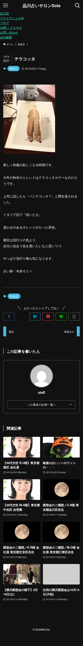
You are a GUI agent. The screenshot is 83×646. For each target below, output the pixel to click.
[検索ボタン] (77, 5)
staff (41, 392)
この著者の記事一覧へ (41, 404)
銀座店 (13, 68)
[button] (9, 316)
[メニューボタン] (5, 5)
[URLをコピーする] (74, 316)
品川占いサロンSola (41, 5)
